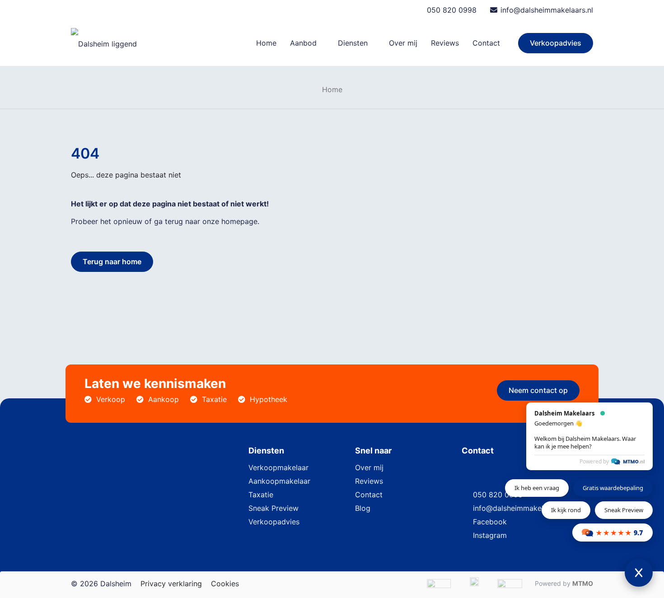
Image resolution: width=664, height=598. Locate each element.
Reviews (369, 481)
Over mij (369, 467)
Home (332, 89)
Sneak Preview (273, 508)
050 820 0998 (452, 9)
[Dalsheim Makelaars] (104, 42)
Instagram (490, 535)
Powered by (594, 461)
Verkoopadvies (555, 42)
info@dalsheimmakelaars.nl (546, 9)
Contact (369, 494)
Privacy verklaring (171, 583)
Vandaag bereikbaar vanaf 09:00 (140, 9)
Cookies (225, 583)
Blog (362, 508)
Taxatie (260, 494)
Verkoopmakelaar (278, 467)
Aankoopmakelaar (279, 481)
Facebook (490, 521)
